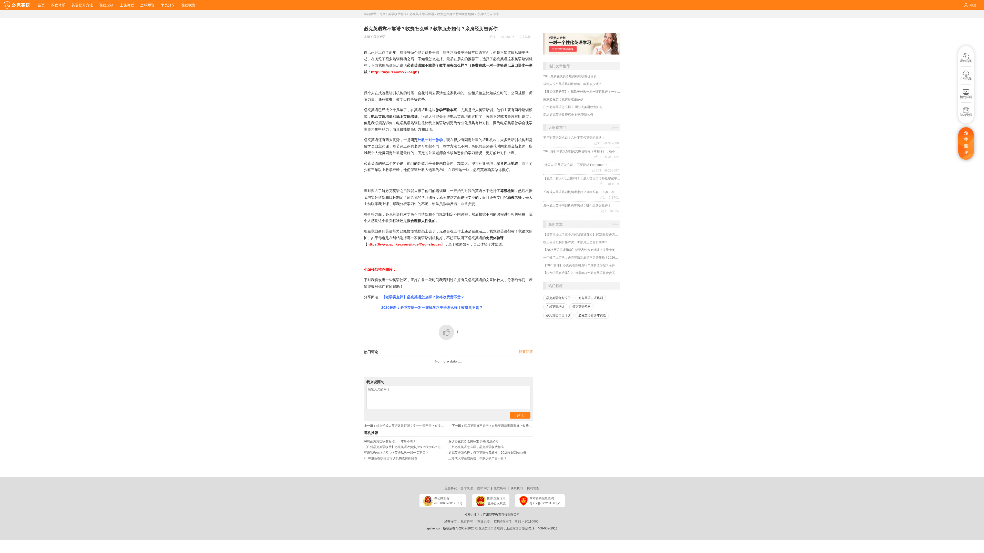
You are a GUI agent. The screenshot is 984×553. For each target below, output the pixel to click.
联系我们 (516, 488)
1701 (613, 197)
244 (596, 170)
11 (597, 157)
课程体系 (58, 5)
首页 (41, 5)
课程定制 (106, 5)
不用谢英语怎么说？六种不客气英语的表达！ (574, 138)
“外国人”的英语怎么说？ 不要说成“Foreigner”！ (575, 165)
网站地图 (533, 488)
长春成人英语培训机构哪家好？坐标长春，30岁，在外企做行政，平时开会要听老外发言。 (581, 192)
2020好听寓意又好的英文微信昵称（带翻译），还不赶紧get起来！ (581, 151)
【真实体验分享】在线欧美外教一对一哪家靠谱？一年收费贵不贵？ (581, 91)
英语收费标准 (397, 14)
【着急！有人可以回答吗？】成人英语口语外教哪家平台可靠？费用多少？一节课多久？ (581, 178)
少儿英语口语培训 (558, 315)
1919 (613, 184)
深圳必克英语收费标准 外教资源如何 (568, 114)
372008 (611, 143)
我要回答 (526, 352)
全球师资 (147, 5)
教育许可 (467, 521)
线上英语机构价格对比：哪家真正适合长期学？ (575, 242)
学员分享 (168, 5)
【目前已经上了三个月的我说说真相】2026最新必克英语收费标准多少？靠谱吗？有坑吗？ (581, 234)
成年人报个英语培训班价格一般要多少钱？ (572, 84)
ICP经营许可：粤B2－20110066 (516, 521)
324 (614, 211)
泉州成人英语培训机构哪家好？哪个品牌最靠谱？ (577, 205)
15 (597, 143)
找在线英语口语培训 (489, 528)
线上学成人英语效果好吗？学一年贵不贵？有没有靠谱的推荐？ (406, 426)
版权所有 (500, 488)
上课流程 (127, 5)
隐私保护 (483, 488)
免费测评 (966, 143)
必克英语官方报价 (558, 298)
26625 (507, 37)
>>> (614, 127)
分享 (525, 37)
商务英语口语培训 (590, 298)
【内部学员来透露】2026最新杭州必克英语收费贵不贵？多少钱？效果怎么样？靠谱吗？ (581, 273)
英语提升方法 (82, 5)
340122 (611, 157)
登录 (973, 5)
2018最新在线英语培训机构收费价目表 (570, 76)
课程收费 (188, 5)
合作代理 (466, 488)
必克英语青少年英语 (592, 315)
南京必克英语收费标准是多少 (563, 99)
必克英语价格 (581, 307)
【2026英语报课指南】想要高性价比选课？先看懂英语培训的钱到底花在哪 (581, 250)
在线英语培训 (555, 307)
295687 (611, 170)
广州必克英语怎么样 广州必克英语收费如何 (572, 107)
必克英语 (379, 37)
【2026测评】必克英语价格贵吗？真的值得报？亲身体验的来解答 (581, 265)
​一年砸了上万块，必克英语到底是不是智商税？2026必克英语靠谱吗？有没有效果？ (581, 257)
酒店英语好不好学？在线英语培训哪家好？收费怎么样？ (492, 426)
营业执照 (483, 521)
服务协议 (451, 488)
